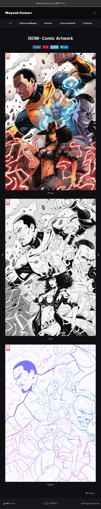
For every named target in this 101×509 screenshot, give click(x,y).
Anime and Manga (27, 23)
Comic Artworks (67, 23)
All (10, 23)
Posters (48, 23)
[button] (90, 493)
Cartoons (87, 23)
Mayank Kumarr (18, 13)
